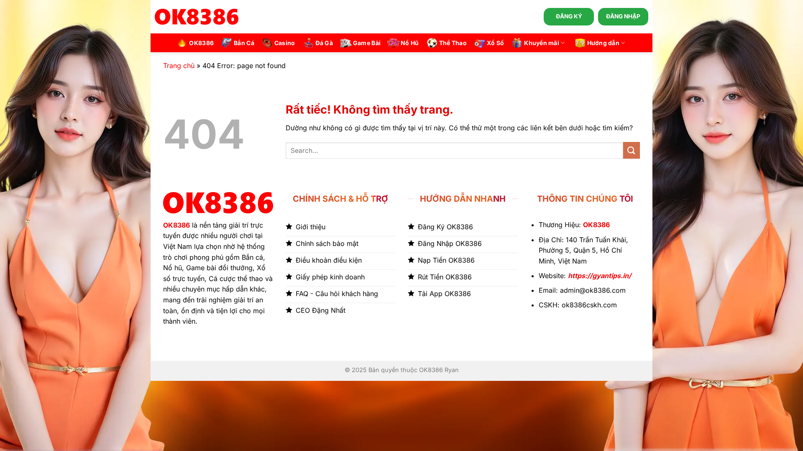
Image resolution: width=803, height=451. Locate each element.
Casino (284, 42)
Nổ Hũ (410, 42)
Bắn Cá (244, 42)
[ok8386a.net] (196, 17)
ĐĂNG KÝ (569, 16)
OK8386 (201, 42)
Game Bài (367, 42)
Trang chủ (178, 65)
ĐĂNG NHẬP (623, 16)
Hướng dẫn (603, 42)
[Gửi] (631, 150)
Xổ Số (495, 42)
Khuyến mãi (541, 42)
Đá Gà (324, 42)
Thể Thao (453, 42)
